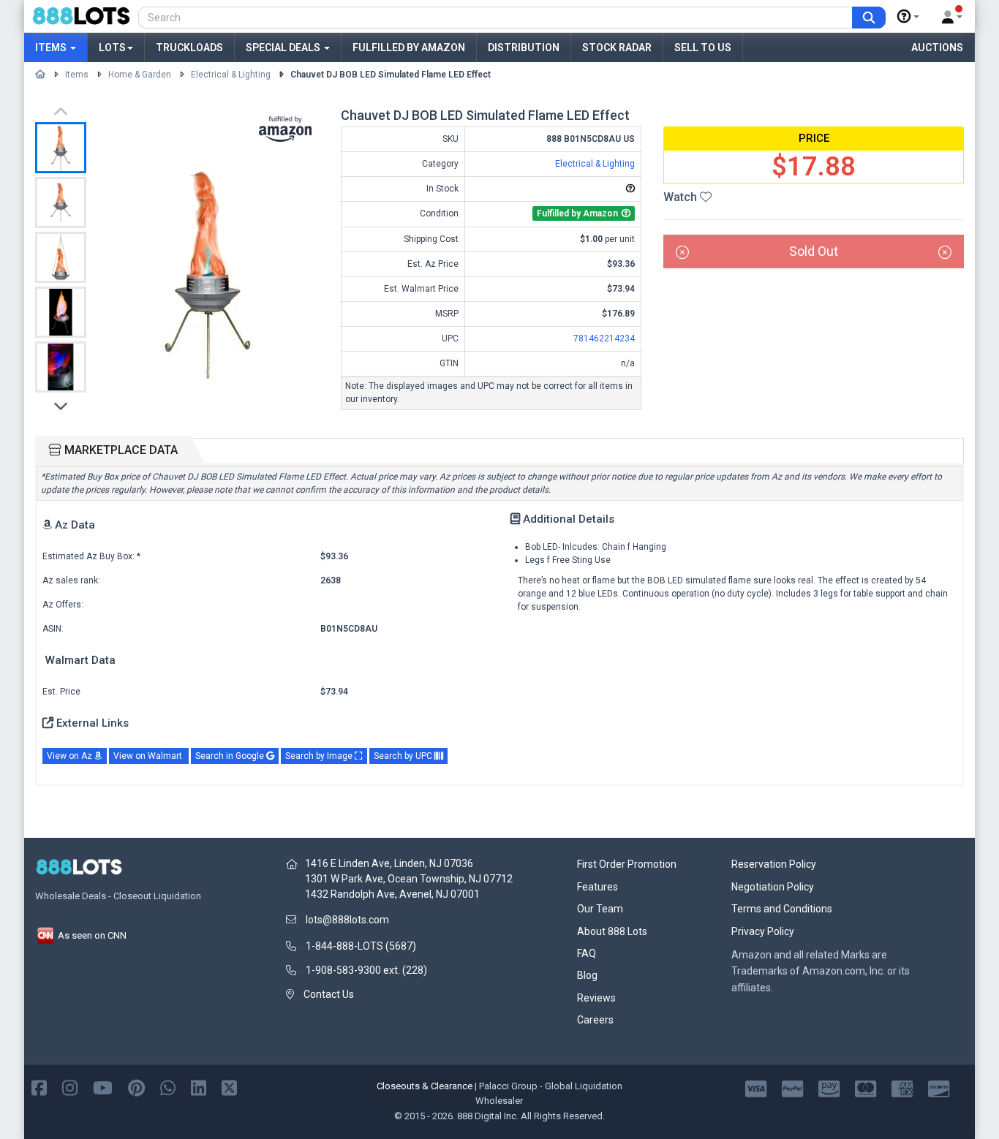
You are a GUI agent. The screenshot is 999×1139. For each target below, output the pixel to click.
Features (597, 887)
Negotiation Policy (772, 887)
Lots (112, 47)
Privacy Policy (762, 931)
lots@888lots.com (347, 920)
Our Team (600, 909)
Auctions (937, 47)
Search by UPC (404, 756)
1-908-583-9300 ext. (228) (366, 970)
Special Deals (284, 47)
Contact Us (329, 994)
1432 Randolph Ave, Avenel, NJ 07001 (392, 894)
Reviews (596, 998)
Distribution (523, 47)
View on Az (70, 756)
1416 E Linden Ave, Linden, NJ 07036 (389, 863)
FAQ (586, 953)
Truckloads (189, 47)
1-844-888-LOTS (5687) (361, 946)
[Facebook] (39, 1086)
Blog (587, 975)
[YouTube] (103, 1086)
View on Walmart (148, 756)
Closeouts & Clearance (424, 1086)
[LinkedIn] (198, 1086)
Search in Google (230, 756)
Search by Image (320, 756)
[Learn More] (908, 17)
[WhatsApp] (168, 1086)
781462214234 (604, 338)
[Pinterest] (136, 1086)
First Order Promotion (626, 864)
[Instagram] (70, 1086)
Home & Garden (139, 74)
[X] (229, 1086)
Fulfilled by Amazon (409, 47)
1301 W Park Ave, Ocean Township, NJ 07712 (409, 879)
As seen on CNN (91, 935)
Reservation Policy (773, 864)
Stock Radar (617, 47)
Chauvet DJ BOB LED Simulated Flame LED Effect (390, 74)
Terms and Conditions (781, 909)
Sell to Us (702, 47)
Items (52, 47)
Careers (595, 1020)
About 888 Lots (612, 931)
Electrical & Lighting (231, 74)
